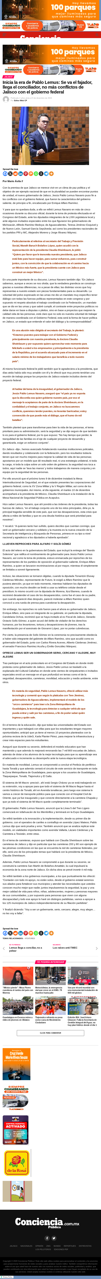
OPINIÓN (39, 1246)
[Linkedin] (20, 173)
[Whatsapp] (36, 173)
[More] (51, 173)
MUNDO (57, 1246)
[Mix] (31, 173)
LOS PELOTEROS (43, 1249)
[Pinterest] (25, 173)
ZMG (48, 1246)
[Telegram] (46, 173)
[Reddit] (15, 173)
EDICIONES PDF (61, 1249)
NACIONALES (26, 1246)
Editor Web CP (20, 100)
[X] (10, 173)
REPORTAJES (70, 1246)
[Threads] (41, 173)
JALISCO (13, 1246)
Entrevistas (85, 1246)
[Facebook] (5, 173)
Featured (30, 938)
